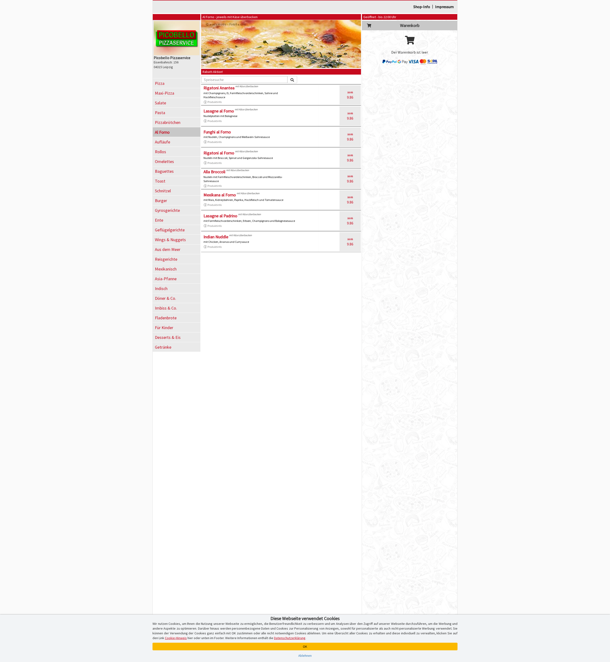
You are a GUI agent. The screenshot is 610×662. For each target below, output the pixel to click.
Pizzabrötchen (167, 122)
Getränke (163, 347)
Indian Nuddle (215, 236)
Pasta (160, 112)
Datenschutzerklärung (289, 638)
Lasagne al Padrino (220, 216)
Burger (161, 200)
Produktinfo (215, 102)
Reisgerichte (166, 259)
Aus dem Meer (167, 249)
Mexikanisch (166, 269)
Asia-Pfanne (166, 278)
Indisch (161, 288)
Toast (160, 181)
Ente (159, 220)
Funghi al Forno (217, 132)
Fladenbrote (166, 318)
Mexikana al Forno (219, 195)
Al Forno (162, 132)
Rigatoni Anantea (218, 88)
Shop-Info (421, 6)
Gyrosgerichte (167, 210)
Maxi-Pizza (164, 93)
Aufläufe (162, 142)
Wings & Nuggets (170, 239)
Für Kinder (164, 327)
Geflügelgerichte (170, 230)
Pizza (159, 83)
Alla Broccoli (214, 171)
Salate (160, 103)
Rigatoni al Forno (218, 153)
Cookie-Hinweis (176, 638)
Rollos (160, 151)
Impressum (444, 6)
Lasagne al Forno (218, 111)
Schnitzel (163, 191)
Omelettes (164, 161)
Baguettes (164, 171)
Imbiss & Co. (166, 308)
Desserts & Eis (168, 337)
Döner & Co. (165, 298)
